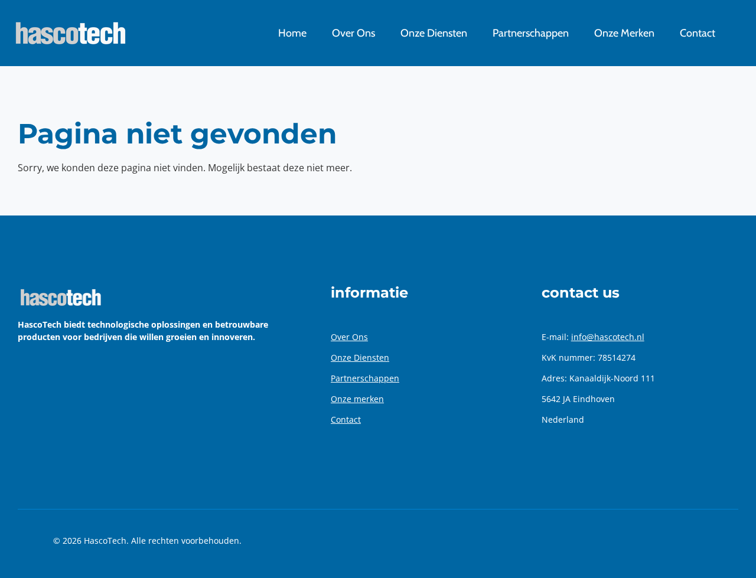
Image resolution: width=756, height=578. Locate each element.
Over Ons (349, 336)
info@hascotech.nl (607, 336)
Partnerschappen (365, 378)
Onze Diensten (360, 357)
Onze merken (357, 398)
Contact (346, 419)
